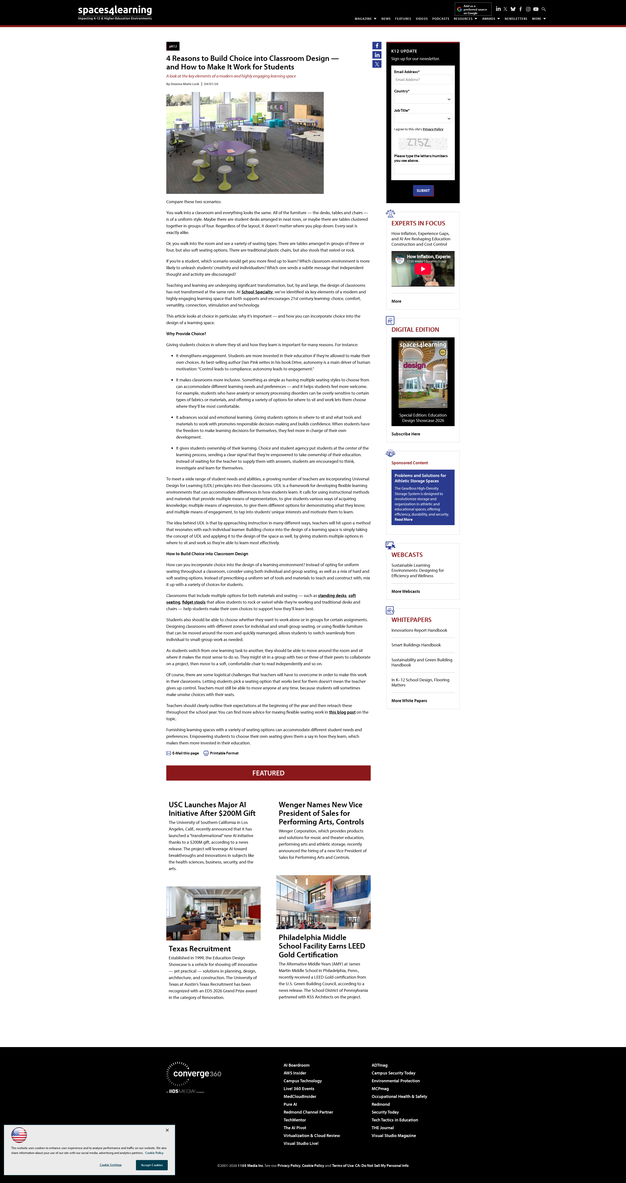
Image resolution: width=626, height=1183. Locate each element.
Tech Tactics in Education (395, 1120)
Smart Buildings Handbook (416, 645)
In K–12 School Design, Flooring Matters (420, 682)
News (386, 19)
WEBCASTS (407, 554)
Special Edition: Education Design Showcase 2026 (423, 417)
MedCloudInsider (300, 1096)
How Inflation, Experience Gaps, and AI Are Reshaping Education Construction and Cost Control (420, 239)
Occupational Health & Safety (399, 1096)
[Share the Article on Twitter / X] (377, 64)
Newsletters (516, 19)
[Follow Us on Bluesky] (513, 9)
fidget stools (194, 602)
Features (403, 19)
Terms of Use (343, 1165)
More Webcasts (405, 591)
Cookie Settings (111, 1165)
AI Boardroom (297, 1065)
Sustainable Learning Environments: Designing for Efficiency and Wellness (417, 570)
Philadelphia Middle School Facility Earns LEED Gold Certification (322, 945)
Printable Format (224, 753)
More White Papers (409, 700)
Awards (488, 19)
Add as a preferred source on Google (475, 9)
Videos (422, 19)
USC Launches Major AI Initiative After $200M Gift (212, 808)
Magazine (363, 19)
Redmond (381, 1104)
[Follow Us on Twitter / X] (505, 9)
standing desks (332, 595)
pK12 (173, 46)
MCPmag (380, 1088)
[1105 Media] (195, 1118)
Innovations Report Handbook (419, 630)
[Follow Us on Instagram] (528, 9)
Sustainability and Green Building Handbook (421, 662)
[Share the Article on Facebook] (377, 46)
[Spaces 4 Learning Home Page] (115, 12)
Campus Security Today (393, 1073)
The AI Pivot (295, 1127)
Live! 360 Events (299, 1088)
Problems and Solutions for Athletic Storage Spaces (420, 478)
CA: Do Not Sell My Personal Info (382, 1165)
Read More (404, 519)
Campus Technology (303, 1080)
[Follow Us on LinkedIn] (498, 8)
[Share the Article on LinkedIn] (377, 55)
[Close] (167, 1130)
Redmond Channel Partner (308, 1112)
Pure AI (290, 1104)
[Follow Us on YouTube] (535, 9)
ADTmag (380, 1065)
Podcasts (440, 19)
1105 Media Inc (250, 1165)
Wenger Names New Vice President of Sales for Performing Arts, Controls (321, 812)
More (536, 19)
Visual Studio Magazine (394, 1135)
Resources (463, 19)
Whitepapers (411, 619)
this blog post (342, 712)
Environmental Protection (396, 1080)
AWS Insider (295, 1073)
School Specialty (257, 292)
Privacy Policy (433, 129)
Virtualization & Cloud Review (312, 1135)
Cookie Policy (313, 1165)
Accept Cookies (152, 1165)
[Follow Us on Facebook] (520, 9)
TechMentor (295, 1120)
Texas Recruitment (200, 948)
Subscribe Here (405, 434)
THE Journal (383, 1127)
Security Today (385, 1112)
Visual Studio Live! (301, 1143)
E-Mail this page (185, 753)
